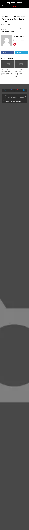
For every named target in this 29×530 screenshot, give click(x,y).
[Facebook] (13, 6)
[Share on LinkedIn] (24, 90)
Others (3, 11)
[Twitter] (15, 6)
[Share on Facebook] (11, 90)
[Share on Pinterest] (17, 90)
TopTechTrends (6, 24)
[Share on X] (5, 90)
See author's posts (20, 40)
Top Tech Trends (14, 2)
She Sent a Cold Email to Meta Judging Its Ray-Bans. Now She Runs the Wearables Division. (19, 73)
